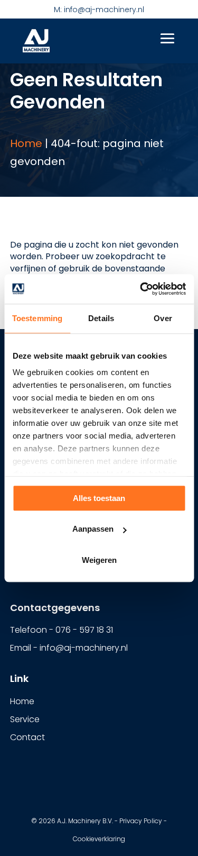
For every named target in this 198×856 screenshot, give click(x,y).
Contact (27, 737)
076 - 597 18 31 (84, 630)
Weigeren (99, 560)
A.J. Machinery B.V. (85, 820)
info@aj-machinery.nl (84, 648)
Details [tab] (101, 318)
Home (26, 143)
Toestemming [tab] (37, 318)
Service (25, 719)
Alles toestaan (99, 498)
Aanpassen (93, 528)
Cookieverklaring (99, 838)
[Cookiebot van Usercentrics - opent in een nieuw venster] (141, 289)
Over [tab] (163, 318)
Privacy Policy (140, 820)
